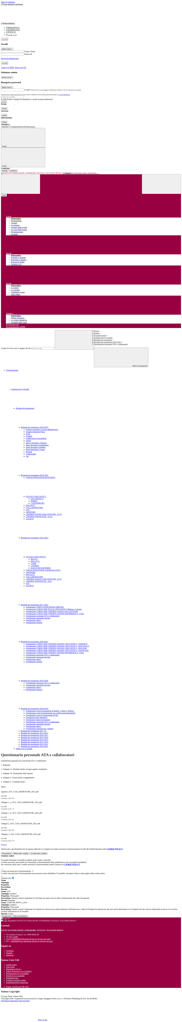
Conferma (13, 171)
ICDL (28, 434)
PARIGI (34, 501)
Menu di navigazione (139, 366)
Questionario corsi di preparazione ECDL (42, 715)
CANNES (35, 566)
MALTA (34, 559)
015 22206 (13, 937)
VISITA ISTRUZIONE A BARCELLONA (43, 570)
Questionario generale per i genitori (39, 729)
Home (96, 331)
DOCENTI (30, 505)
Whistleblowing (12, 978)
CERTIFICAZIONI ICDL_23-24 (39, 517)
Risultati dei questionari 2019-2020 (35, 681)
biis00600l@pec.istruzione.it (32, 941)
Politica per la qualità (24, 749)
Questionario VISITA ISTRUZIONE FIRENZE (45, 607)
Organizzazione (100, 335)
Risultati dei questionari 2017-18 (33, 731)
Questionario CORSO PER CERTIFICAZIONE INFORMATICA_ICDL (55, 614)
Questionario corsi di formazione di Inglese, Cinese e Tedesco (50, 711)
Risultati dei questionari (103, 340)
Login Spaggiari (64, 95)
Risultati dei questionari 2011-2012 (34, 744)
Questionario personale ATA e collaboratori (42, 616)
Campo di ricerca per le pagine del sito (16, 348)
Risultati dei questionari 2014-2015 (34, 740)
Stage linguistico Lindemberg (37, 445)
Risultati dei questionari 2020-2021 (107, 342)
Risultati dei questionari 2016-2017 (34, 735)
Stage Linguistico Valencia (36, 443)
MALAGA (35, 561)
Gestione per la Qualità (103, 338)
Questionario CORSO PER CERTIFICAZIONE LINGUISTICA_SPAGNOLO (57, 646)
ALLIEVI (30, 519)
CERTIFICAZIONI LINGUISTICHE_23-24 (44, 514)
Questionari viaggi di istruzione (38, 720)
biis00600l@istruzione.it (31, 939)
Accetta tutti (39, 853)
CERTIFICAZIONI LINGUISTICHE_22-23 (44, 579)
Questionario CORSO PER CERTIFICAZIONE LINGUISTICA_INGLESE (56, 648)
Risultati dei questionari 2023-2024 (35, 475)
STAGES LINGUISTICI (36, 496)
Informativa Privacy (13, 969)
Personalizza (6, 853)
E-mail (27, 90)
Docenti (29, 452)
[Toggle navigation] (20, 184)
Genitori (29, 436)
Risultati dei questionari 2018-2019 (35, 709)
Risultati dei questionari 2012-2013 (34, 733)
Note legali (10, 967)
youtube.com (6, 878)
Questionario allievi (33, 620)
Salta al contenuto (8, 2)
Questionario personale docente (38, 618)
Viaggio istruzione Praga (35, 432)
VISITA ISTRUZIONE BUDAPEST (40, 477)
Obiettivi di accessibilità (15, 976)
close (4, 195)
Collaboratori (31, 454)
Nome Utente (29, 51)
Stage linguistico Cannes (35, 450)
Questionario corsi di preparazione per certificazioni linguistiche (50, 713)
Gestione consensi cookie (16, 980)
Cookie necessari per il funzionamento (16, 871)
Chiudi (4, 109)
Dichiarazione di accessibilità (17, 974)
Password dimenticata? (10, 58)
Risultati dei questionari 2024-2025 (35, 427)
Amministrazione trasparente (17, 982)
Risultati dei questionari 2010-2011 (34, 746)
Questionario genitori (34, 623)
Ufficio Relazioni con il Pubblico (19, 971)
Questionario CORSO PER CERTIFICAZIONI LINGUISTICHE (52, 611)
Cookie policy (11, 965)
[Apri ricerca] (161, 184)
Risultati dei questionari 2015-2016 (34, 737)
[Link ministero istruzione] (12, 4)
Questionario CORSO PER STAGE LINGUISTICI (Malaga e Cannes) (54, 609)
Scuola (96, 333)
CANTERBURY (37, 503)
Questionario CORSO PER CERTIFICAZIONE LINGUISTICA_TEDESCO (57, 644)
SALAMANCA (37, 499)
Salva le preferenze (20, 916)
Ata (27, 456)
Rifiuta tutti (21, 853)
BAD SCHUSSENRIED (41, 568)
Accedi (4, 39)
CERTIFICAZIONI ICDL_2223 (39, 581)
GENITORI (30, 512)
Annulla (4, 171)
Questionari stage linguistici (36, 717)
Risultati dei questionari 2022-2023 (35, 538)
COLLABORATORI (34, 508)
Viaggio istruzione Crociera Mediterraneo (42, 430)
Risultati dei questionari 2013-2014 (34, 742)
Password (28, 54)
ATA (28, 510)
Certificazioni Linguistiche (36, 438)
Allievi (28, 441)
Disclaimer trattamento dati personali (15, 1001)
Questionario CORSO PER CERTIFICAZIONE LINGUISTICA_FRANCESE (57, 650)
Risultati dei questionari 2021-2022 (35, 605)
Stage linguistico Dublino (36, 447)
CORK (33, 563)
